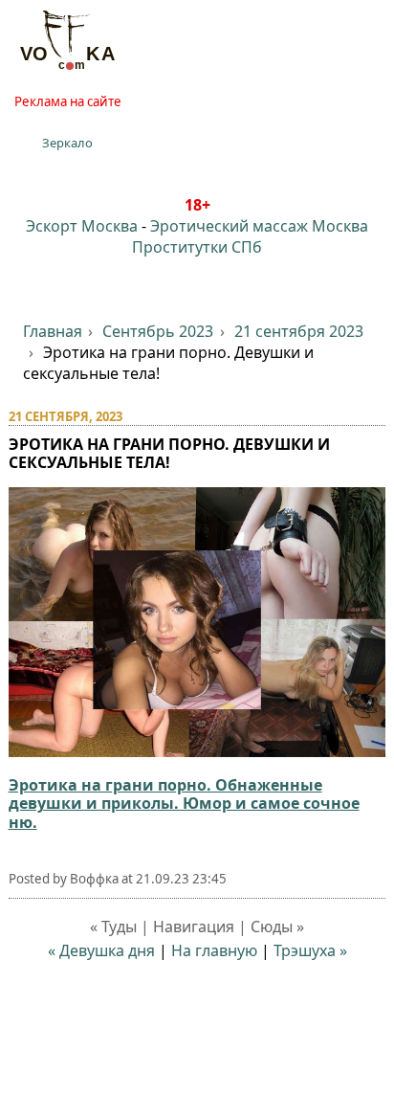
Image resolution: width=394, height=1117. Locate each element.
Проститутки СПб (197, 246)
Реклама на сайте (67, 101)
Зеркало (67, 142)
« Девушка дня (101, 950)
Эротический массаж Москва (259, 225)
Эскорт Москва (82, 225)
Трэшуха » (310, 950)
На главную (214, 950)
